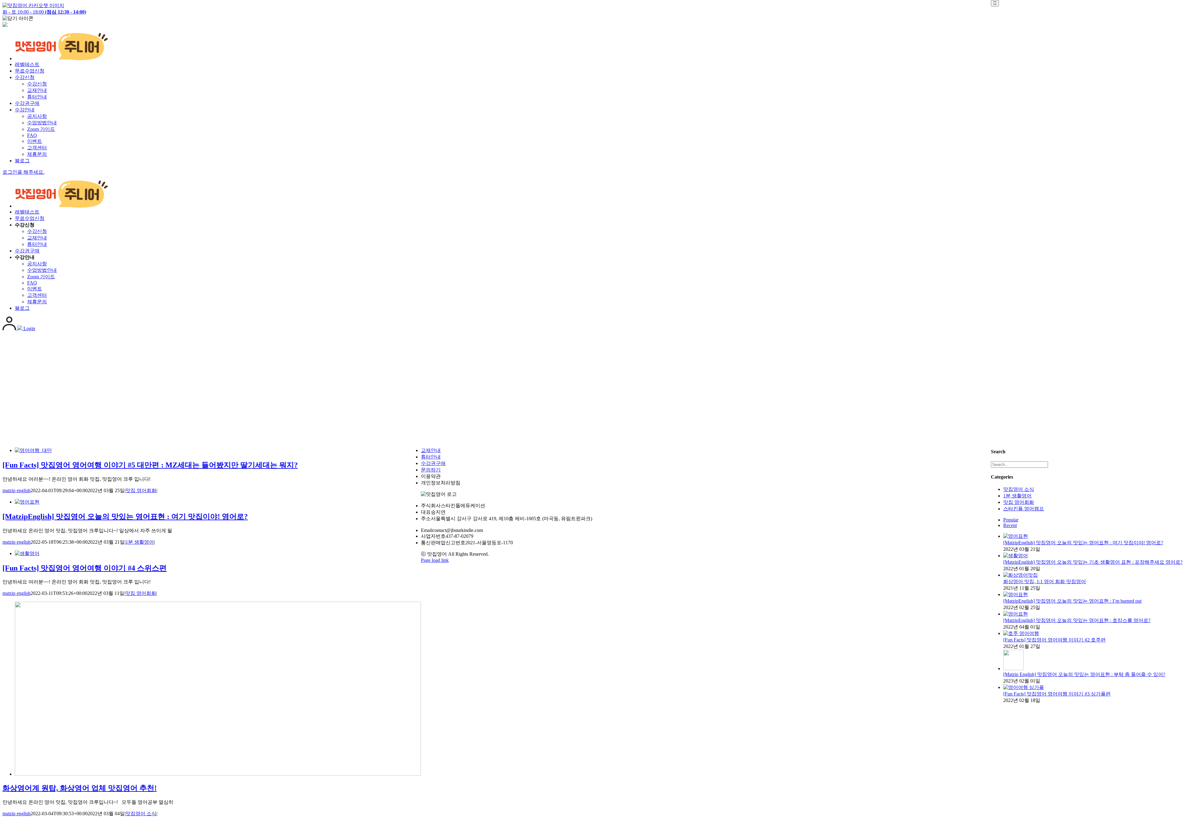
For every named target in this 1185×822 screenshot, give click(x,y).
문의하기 (431, 469)
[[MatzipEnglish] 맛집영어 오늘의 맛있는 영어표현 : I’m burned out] (1015, 594)
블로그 (22, 160)
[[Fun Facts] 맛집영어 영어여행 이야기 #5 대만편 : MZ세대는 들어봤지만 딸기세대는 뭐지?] (33, 450)
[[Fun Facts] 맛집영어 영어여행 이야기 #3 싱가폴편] (1023, 687)
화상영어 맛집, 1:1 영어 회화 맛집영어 (1044, 581)
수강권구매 (27, 103)
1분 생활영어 (140, 542)
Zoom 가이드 (41, 129)
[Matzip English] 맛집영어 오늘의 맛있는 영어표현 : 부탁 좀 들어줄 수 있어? (1084, 674)
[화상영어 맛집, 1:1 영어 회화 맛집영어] (1020, 575)
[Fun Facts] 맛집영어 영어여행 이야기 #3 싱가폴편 (1057, 693)
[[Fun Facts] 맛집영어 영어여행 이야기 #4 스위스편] (27, 553)
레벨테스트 (27, 64)
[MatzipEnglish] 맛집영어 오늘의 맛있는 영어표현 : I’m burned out (1072, 601)
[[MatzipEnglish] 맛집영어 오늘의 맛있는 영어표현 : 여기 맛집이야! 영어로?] (27, 501)
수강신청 (25, 77)
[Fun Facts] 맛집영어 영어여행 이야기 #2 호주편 (1054, 639)
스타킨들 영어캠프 (1023, 508)
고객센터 (37, 147)
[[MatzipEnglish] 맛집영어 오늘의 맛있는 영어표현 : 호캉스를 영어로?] (1015, 613)
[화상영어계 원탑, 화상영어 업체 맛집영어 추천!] (218, 774)
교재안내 (37, 90)
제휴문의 (37, 154)
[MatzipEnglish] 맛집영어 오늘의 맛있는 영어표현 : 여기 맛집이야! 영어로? (125, 517)
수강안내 (25, 109)
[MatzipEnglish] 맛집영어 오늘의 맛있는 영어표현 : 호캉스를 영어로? (1076, 620)
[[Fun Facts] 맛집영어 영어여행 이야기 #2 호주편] (1021, 633)
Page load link (435, 560)
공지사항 (37, 116)
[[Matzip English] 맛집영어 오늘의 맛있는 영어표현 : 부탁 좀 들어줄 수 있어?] (1013, 668)
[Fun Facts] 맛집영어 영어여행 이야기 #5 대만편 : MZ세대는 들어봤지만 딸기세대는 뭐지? (150, 465)
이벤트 (34, 141)
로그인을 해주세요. (23, 172)
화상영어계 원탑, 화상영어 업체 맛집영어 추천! (79, 788)
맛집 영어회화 (141, 490)
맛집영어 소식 (141, 813)
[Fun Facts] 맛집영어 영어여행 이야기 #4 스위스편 (84, 568)
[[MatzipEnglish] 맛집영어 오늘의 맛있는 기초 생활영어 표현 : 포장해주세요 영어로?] (1015, 555)
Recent (1010, 525)
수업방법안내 (42, 122)
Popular (1010, 519)
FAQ (32, 135)
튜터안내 (37, 96)
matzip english (16, 490)
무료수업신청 (29, 70)
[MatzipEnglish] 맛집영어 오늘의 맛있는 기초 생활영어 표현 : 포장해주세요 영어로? (1093, 562)
